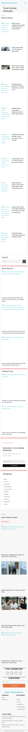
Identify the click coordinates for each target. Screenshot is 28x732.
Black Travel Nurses (9, 3)
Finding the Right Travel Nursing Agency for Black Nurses (18, 235)
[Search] (24, 261)
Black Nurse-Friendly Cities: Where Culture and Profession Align (18, 67)
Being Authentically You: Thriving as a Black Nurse (17, 49)
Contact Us (4, 699)
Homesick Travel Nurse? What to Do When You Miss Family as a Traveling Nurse (13, 299)
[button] (25, 3)
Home (3, 697)
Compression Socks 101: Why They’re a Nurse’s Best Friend (18, 160)
